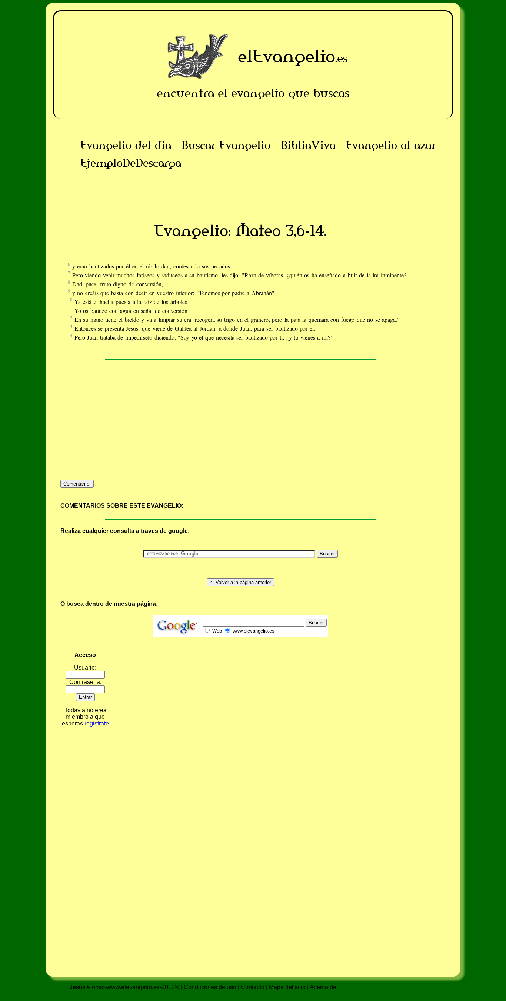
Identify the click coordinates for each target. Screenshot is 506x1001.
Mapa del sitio (287, 987)
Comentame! (77, 484)
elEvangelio (286, 56)
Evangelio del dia (125, 145)
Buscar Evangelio (226, 145)
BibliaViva (308, 145)
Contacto (252, 987)
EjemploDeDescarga (130, 163)
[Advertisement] (240, 188)
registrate (96, 723)
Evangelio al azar (391, 145)
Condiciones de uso (210, 987)
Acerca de (323, 987)
